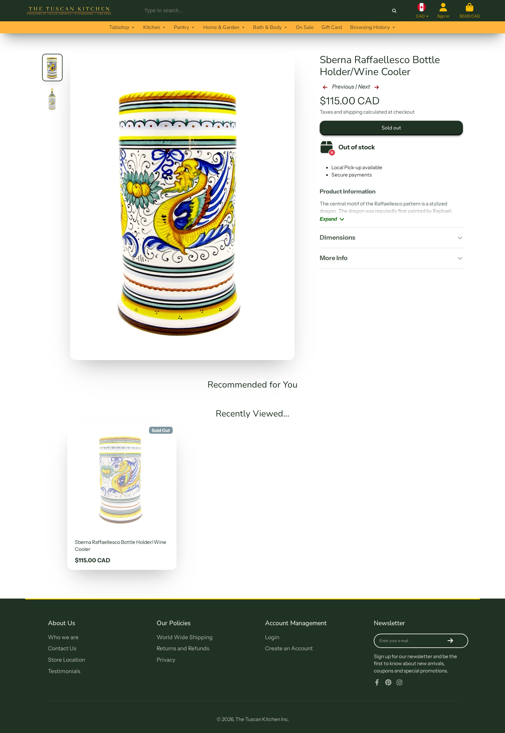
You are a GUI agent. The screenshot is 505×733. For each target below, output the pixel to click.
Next (364, 86)
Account (443, 11)
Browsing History (370, 27)
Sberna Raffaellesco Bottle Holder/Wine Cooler (122, 496)
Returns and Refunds (183, 648)
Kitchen (151, 27)
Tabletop (119, 27)
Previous (342, 86)
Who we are (63, 637)
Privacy (166, 659)
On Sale (305, 27)
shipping (352, 112)
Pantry (181, 27)
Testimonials (64, 671)
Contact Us (62, 648)
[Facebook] (377, 682)
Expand (328, 219)
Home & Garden (221, 27)
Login (272, 637)
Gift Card (331, 27)
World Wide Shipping (185, 637)
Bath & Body (267, 27)
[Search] (394, 11)
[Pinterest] (388, 682)
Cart (469, 11)
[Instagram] (399, 682)
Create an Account (289, 648)
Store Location (66, 659)
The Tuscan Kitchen (257, 719)
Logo (69, 10)
